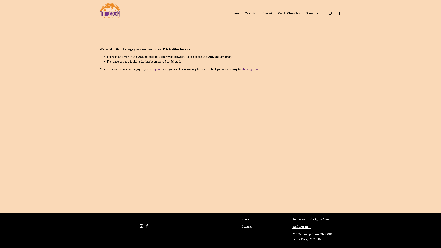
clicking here (154, 69)
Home (235, 13)
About (245, 219)
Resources (313, 13)
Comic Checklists (289, 13)
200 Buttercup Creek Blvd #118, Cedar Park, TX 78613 (313, 236)
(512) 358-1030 (301, 227)
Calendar (251, 13)
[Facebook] (339, 13)
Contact (267, 13)
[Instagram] (330, 13)
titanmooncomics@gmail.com (311, 219)
